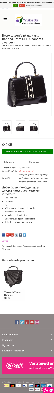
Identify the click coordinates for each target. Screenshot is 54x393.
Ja (15, 6)
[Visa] (18, 386)
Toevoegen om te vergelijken (34, 246)
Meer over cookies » (34, 6)
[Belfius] (37, 389)
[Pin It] (12, 235)
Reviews (34, 162)
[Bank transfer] (31, 389)
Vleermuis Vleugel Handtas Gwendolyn (12, 293)
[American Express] (43, 386)
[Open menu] (5, 19)
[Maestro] (37, 386)
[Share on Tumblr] (20, 235)
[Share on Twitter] (24, 235)
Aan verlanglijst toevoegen (12, 246)
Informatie (9, 162)
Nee (21, 6)
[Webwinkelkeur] (27, 365)
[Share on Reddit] (16, 235)
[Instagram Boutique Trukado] (37, 322)
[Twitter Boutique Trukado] (22, 322)
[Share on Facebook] (3, 235)
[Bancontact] (24, 386)
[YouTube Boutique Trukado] (32, 322)
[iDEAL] (6, 386)
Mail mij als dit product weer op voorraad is (27, 151)
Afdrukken (6, 249)
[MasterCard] (12, 386)
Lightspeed (44, 382)
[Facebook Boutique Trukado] (17, 322)
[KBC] (49, 386)
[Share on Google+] (8, 235)
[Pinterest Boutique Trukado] (27, 322)
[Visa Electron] (31, 386)
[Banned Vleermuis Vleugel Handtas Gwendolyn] (13, 277)
